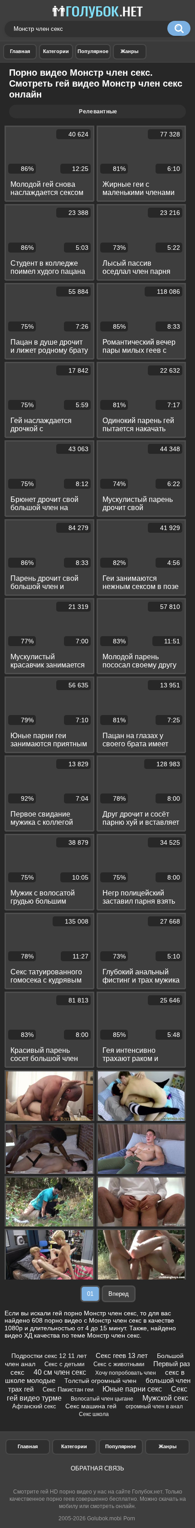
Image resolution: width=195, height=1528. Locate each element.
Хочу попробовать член (125, 1373)
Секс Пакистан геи (68, 1389)
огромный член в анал (154, 1406)
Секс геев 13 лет (122, 1355)
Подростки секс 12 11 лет (49, 1355)
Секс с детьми (64, 1364)
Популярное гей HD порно (93, 51)
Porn (129, 1518)
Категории (74, 1446)
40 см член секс (60, 1372)
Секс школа (94, 1414)
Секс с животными (118, 1364)
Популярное (120, 1446)
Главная (28, 1446)
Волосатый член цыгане (102, 1399)
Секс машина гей (91, 1406)
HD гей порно (20, 51)
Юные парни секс (132, 1389)
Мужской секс (165, 1398)
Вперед (118, 1293)
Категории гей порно (56, 51)
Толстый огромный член (100, 1380)
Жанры (129, 51)
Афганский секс (34, 1406)
